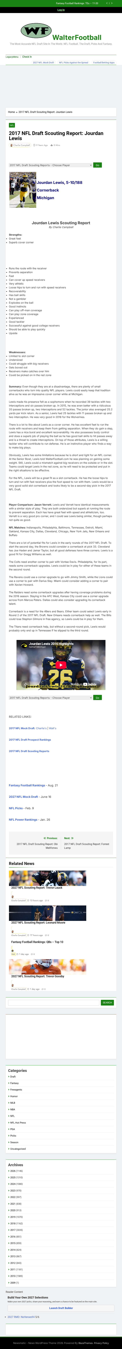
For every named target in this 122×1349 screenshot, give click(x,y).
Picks (13, 1135)
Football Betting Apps (104, 62)
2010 (12, 1276)
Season (14, 1142)
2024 (12, 1184)
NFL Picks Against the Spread (73, 62)
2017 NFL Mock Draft (21, 728)
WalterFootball (77, 37)
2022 (12, 1197)
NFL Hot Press (18, 1122)
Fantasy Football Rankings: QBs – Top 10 (37, 942)
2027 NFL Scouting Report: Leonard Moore (38, 922)
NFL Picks (16, 808)
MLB (12, 1102)
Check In (27, 56)
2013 (12, 1256)
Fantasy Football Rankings (27, 785)
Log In (61, 9)
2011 (12, 1269)
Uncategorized (18, 1148)
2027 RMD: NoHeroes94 (21, 1317)
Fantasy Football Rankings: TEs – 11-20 (77, 3)
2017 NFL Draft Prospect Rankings (30, 739)
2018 (12, 1223)
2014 (12, 1249)
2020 (12, 1210)
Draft (13, 1076)
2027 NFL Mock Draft (43, 62)
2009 (12, 1282)
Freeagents (16, 1089)
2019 (12, 1217)
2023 (12, 1190)
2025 (12, 1177)
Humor (14, 1096)
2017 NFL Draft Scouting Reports (29, 751)
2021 (12, 1203)
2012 (12, 1263)
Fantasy (14, 1083)
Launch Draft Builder (61, 1308)
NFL (12, 125)
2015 (12, 1243)
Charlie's (41, 728)
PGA (12, 1129)
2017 (12, 1230)
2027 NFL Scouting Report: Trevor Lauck (36, 887)
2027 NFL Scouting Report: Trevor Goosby (37, 976)
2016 (12, 1236)
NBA (12, 1109)
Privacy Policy (101, 1343)
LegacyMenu (12, 57)
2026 (12, 1171)
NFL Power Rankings (23, 819)
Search (107, 1002)
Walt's (52, 728)
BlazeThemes (85, 1343)
